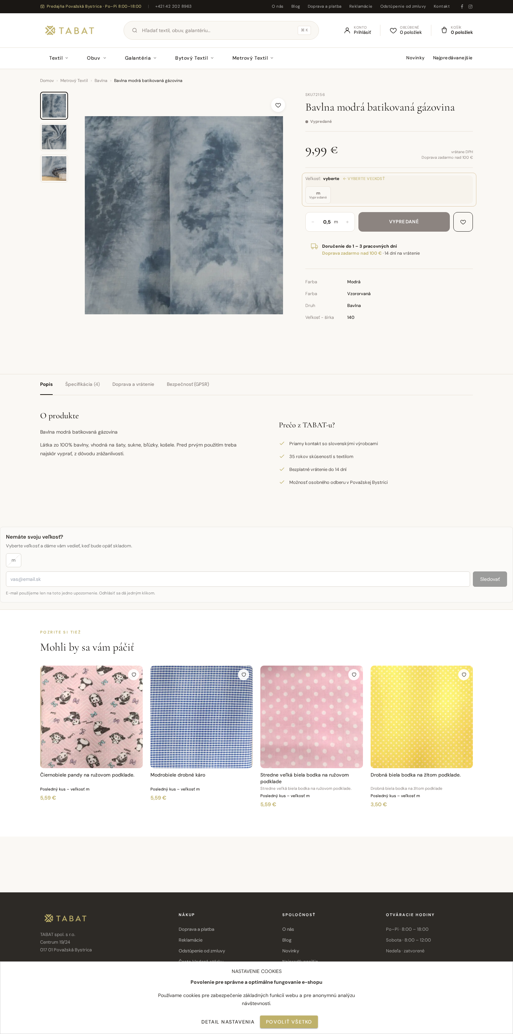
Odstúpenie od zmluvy (403, 6)
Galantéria (138, 58)
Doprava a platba (325, 6)
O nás (277, 6)
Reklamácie (361, 6)
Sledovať (490, 579)
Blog (295, 6)
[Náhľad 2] (54, 137)
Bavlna (101, 80)
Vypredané (404, 222)
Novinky (415, 58)
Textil (55, 58)
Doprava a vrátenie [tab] (133, 384)
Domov (47, 80)
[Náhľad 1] (54, 106)
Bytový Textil (191, 58)
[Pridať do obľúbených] (278, 105)
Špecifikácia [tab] (82, 384)
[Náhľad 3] (54, 168)
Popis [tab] (46, 384)
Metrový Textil (250, 58)
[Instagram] (470, 6)
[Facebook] (462, 6)
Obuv (93, 58)
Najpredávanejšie (453, 58)
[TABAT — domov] (69, 30)
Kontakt (442, 6)
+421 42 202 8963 (173, 6)
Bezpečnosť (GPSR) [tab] (188, 384)
